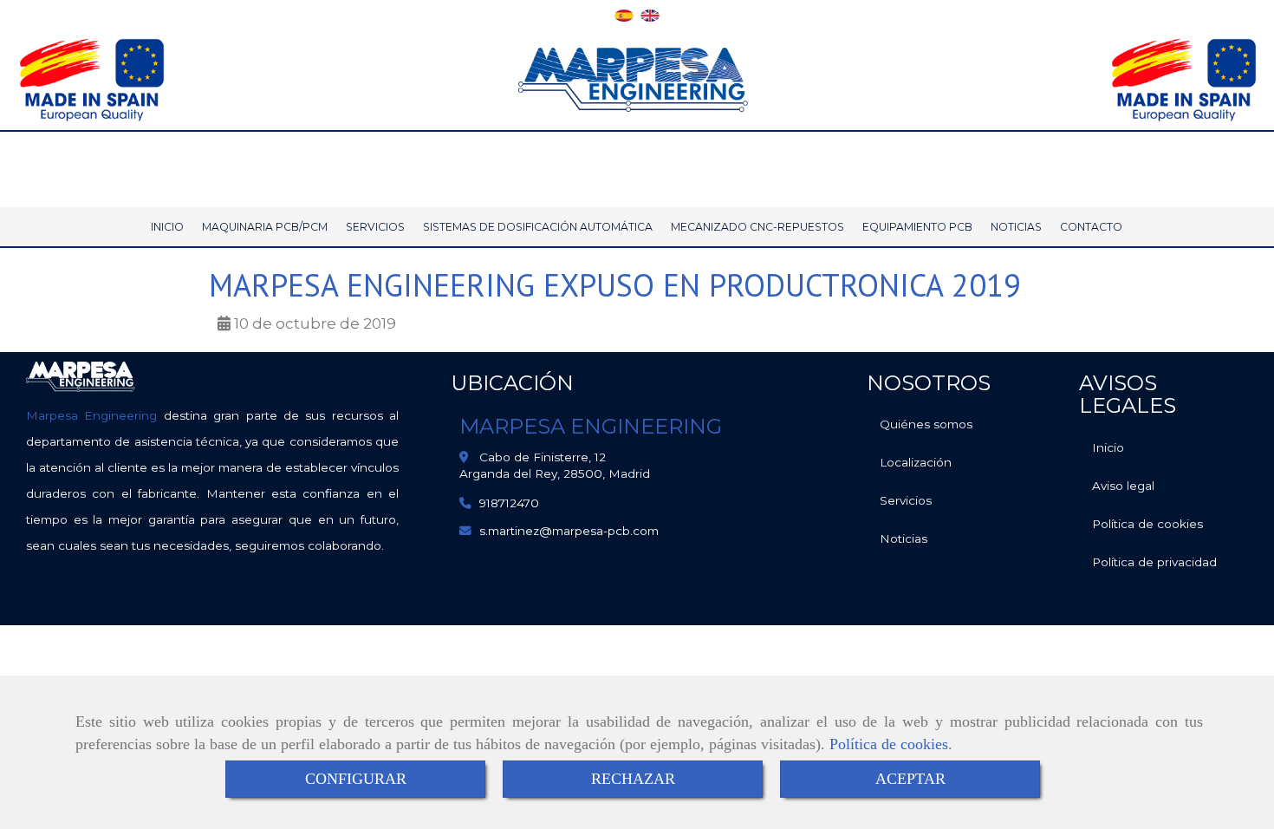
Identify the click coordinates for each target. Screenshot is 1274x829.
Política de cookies (888, 744)
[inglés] (650, 14)
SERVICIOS (375, 226)
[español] (624, 14)
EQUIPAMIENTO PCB (917, 226)
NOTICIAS (1016, 226)
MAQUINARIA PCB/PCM (265, 226)
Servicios (906, 500)
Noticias (903, 538)
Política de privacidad (1154, 562)
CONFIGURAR (355, 778)
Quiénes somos (926, 424)
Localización (916, 462)
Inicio (1108, 447)
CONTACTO (1091, 226)
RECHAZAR (633, 778)
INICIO (167, 226)
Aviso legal (1123, 486)
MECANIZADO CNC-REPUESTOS (757, 226)
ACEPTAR (910, 778)
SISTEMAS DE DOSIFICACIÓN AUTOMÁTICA (538, 226)
